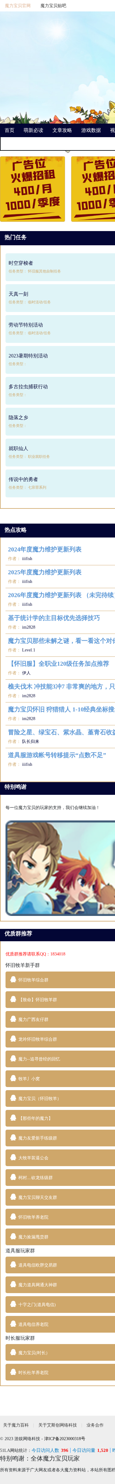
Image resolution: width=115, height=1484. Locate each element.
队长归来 (30, 741)
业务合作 (95, 1425)
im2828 (28, 627)
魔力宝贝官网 (18, 5)
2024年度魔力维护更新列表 (45, 549)
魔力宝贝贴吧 (53, 5)
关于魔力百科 (16, 1425)
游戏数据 (91, 130)
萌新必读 (33, 130)
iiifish (26, 558)
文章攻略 (62, 130)
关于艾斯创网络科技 (57, 1425)
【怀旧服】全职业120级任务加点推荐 (58, 663)
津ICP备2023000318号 (64, 1438)
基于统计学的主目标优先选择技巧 (54, 617)
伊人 (26, 673)
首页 (9, 130)
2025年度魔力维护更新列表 (45, 572)
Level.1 (28, 650)
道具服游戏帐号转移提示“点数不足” (57, 755)
